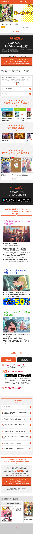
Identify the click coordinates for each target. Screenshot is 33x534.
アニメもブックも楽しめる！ (5, 70)
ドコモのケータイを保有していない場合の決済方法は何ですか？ (15, 437)
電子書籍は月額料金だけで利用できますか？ (15, 448)
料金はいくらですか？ (9, 407)
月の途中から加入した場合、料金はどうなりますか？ (15, 425)
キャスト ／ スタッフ (7, 94)
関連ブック (17, 31)
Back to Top (16, 528)
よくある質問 (26, 70)
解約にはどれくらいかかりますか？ (12, 443)
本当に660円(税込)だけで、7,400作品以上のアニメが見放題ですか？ (14, 412)
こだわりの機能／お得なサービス (16, 70)
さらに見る (16, 82)
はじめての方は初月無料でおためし (16, 61)
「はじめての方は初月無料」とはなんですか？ (15, 419)
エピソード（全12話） (7, 88)
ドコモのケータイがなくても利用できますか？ (15, 431)
